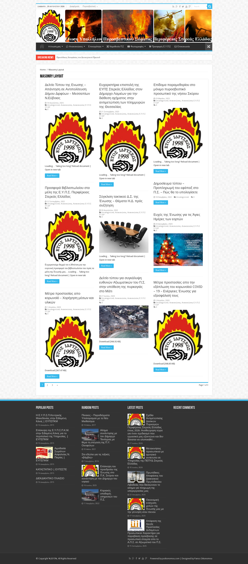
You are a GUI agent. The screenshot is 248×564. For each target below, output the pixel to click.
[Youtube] (186, 7)
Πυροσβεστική (89, 6)
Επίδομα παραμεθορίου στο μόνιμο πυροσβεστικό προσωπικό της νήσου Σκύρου (176, 89)
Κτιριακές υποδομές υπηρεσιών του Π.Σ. (108, 495)
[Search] (209, 6)
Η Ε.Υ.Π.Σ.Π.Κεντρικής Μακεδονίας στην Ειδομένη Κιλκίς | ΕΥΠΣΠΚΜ (51, 418)
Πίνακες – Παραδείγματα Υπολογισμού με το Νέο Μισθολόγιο (96, 418)
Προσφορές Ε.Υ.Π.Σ (161, 46)
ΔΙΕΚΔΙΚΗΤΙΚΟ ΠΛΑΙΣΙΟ (50, 478)
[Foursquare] (189, 7)
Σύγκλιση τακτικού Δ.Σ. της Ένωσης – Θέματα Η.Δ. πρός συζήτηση (121, 201)
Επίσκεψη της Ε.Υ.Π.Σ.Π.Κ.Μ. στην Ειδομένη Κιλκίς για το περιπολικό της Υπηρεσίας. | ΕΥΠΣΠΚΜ (52, 435)
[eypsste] (124, 26)
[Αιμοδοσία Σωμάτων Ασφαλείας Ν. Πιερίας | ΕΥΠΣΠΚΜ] (44, 452)
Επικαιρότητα (94, 46)
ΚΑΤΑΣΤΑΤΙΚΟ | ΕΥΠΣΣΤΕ (51, 469)
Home (42, 46)
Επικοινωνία (183, 46)
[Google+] (176, 7)
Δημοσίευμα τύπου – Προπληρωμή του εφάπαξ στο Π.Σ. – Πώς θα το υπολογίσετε (176, 187)
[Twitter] (183, 7)
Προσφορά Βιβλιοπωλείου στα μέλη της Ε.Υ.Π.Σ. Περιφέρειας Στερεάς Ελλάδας (67, 192)
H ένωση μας (54, 46)
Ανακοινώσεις (76, 46)
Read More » (52, 175)
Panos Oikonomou (203, 558)
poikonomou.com (171, 558)
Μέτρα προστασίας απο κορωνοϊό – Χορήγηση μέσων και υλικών (69, 297)
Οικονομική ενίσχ (65, 57)
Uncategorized (53, 105)
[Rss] (173, 7)
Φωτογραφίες (137, 46)
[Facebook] (180, 7)
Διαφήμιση (74, 6)
